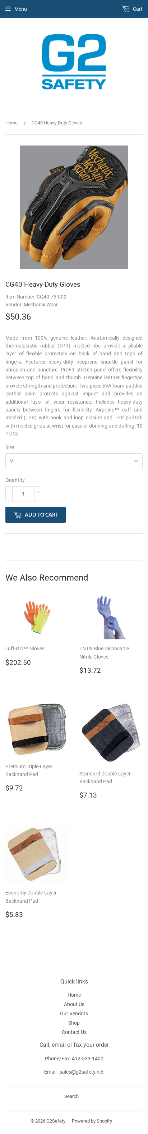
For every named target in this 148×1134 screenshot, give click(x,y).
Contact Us (74, 1032)
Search (71, 1096)
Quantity (15, 480)
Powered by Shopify (92, 1121)
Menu (20, 9)
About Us (74, 1004)
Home (11, 122)
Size (9, 447)
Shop (74, 1023)
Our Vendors (74, 1013)
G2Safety (55, 1121)
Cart (137, 9)
